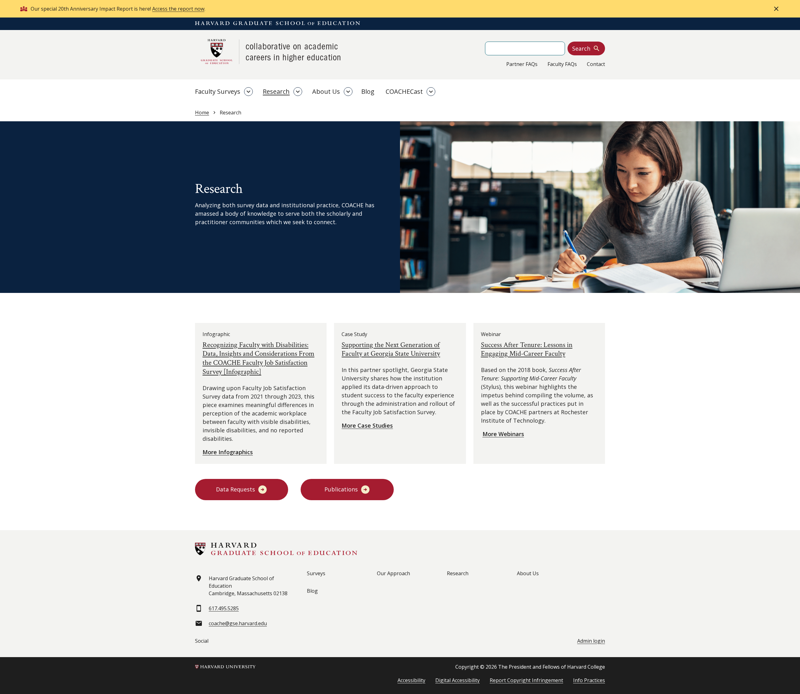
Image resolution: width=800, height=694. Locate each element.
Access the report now (178, 8)
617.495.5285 (224, 608)
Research (276, 91)
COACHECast (404, 91)
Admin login (591, 640)
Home (202, 112)
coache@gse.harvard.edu (238, 623)
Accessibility (411, 680)
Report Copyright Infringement (526, 680)
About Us (326, 91)
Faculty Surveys (217, 91)
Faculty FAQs (562, 64)
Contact (596, 64)
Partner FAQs (522, 64)
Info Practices (589, 680)
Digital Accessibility (457, 680)
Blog (367, 91)
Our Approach (393, 573)
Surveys (316, 573)
